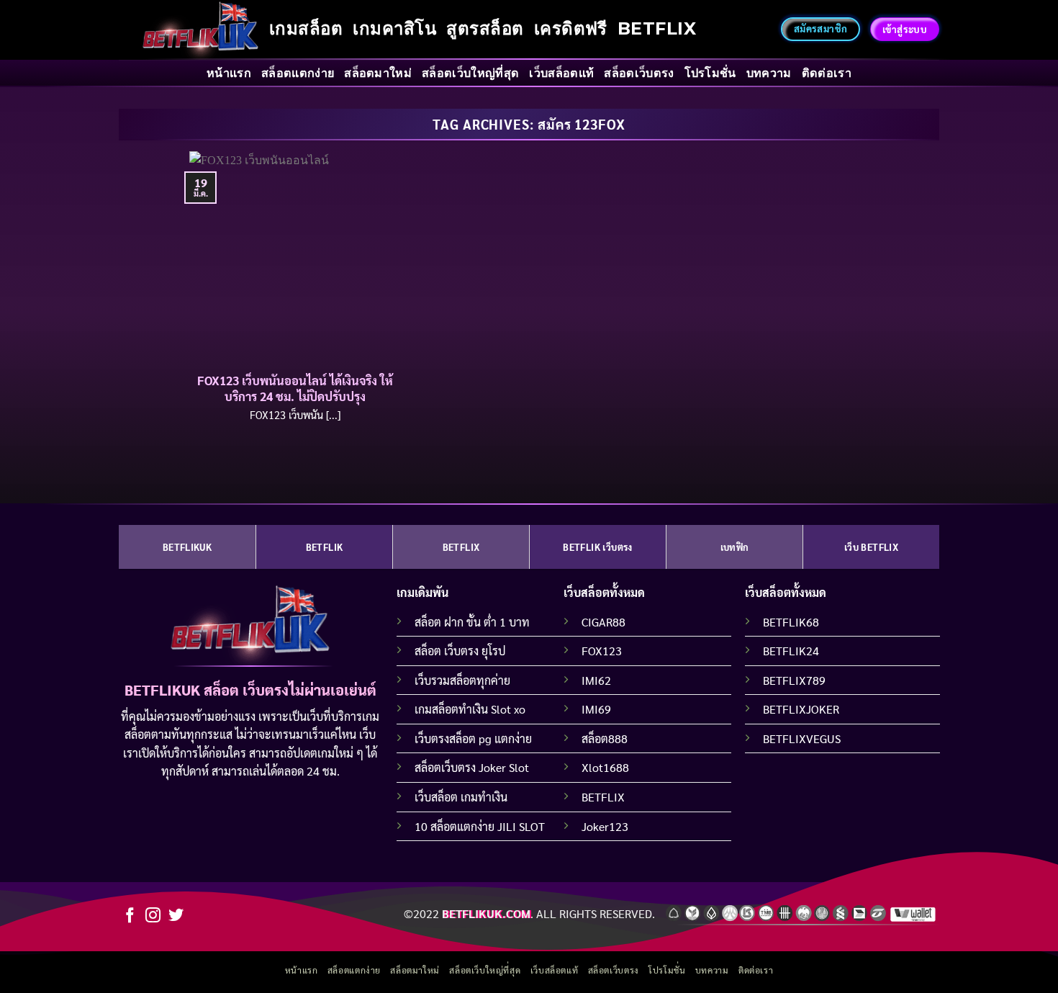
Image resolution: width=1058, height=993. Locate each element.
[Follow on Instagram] (152, 916)
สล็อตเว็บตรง (639, 73)
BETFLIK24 (791, 650)
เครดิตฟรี (570, 28)
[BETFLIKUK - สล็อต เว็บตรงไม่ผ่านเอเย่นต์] (201, 30)
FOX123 (602, 650)
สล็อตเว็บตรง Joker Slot (472, 767)
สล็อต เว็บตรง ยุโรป (460, 650)
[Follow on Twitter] (176, 916)
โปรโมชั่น (710, 73)
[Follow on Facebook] (129, 916)
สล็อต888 (605, 738)
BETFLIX (657, 28)
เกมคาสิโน (394, 28)
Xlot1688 (605, 767)
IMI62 (596, 680)
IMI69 (596, 708)
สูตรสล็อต (484, 28)
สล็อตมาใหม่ (378, 73)
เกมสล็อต (306, 28)
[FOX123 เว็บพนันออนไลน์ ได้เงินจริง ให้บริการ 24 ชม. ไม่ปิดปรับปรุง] (295, 257)
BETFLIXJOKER (801, 708)
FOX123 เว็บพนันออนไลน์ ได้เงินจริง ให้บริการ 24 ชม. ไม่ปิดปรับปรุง (295, 388)
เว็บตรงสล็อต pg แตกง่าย (473, 738)
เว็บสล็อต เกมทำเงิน (461, 796)
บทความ (769, 73)
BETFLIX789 (794, 680)
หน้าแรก (229, 73)
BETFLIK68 (791, 621)
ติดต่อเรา (826, 73)
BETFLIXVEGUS (802, 738)
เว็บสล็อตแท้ (561, 73)
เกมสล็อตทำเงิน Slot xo (470, 708)
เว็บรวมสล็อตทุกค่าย (462, 680)
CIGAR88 (603, 621)
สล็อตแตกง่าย (297, 73)
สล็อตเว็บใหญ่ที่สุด (470, 73)
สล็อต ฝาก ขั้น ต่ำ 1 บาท (472, 621)
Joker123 (605, 826)
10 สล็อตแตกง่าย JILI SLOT (480, 826)
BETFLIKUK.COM (486, 913)
